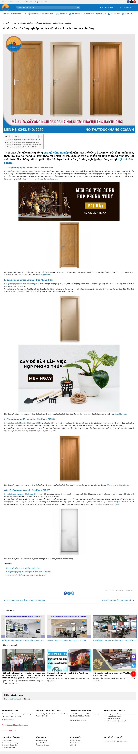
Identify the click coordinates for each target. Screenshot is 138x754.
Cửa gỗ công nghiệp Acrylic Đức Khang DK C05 (21, 494)
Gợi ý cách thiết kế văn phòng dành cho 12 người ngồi (66, 640)
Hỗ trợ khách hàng (27, 2)
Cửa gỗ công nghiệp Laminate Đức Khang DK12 (21, 284)
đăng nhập (15, 699)
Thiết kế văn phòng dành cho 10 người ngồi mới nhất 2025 (22, 640)
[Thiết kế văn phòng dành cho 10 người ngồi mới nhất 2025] (23, 626)
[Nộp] (78, 7)
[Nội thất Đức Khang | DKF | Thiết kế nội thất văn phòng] (7, 7)
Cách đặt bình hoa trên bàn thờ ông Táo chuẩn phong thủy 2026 (67, 674)
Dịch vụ (4, 2)
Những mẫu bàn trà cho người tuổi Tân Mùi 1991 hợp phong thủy (114, 674)
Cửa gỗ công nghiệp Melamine (118, 485)
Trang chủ (5, 23)
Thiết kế (10, 2)
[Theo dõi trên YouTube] (134, 1)
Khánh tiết (129, 13)
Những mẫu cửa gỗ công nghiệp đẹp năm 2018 (23, 568)
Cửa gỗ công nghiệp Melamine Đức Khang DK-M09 (23, 423)
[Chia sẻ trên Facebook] (65, 593)
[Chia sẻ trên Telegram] (72, 593)
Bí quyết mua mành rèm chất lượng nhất (117, 600)
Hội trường (76, 13)
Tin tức (13, 23)
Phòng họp (49, 13)
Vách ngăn (115, 13)
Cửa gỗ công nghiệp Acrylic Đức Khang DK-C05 (22, 147)
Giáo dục (101, 13)
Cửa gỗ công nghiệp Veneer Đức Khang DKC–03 (22, 171)
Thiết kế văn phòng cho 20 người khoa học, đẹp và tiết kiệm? (115, 640)
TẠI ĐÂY (116, 504)
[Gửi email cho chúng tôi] (131, 1)
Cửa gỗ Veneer (44, 275)
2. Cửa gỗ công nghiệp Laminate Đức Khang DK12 (23, 142)
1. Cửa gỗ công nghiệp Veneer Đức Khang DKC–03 (23, 139)
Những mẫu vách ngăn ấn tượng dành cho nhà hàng (25, 600)
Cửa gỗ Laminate (120, 414)
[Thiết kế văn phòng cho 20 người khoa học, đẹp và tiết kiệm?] (115, 626)
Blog (36, 2)
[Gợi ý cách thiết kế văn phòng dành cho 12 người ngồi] (69, 626)
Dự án (17, 2)
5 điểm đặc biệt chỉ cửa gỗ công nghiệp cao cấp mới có (26, 575)
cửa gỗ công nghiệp (56, 152)
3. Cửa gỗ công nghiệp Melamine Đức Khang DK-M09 (24, 144)
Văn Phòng (35, 13)
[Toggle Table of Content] (39, 136)
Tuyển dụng (44, 2)
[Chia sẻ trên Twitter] (69, 593)
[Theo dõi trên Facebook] (128, 1)
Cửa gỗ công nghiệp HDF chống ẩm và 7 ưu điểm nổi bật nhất (28, 572)
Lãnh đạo (62, 13)
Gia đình (89, 13)
